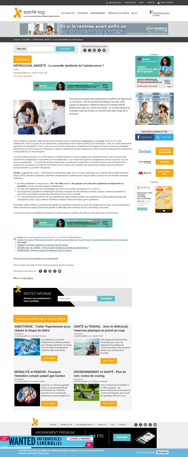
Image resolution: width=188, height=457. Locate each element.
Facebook (84, 50)
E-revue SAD (130, 3)
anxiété (101, 141)
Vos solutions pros (164, 172)
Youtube (59, 271)
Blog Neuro (28, 278)
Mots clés (21, 49)
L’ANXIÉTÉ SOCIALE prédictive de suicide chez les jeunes (42, 245)
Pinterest (94, 50)
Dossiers (82, 13)
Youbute (104, 50)
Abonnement (98, 13)
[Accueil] (18, 13)
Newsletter (66, 425)
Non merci (162, 452)
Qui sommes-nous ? (84, 425)
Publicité (102, 425)
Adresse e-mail (65, 294)
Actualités (68, 13)
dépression (88, 141)
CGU (112, 425)
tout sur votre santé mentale (164, 151)
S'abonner (106, 298)
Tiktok (99, 50)
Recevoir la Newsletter (154, 131)
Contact (122, 425)
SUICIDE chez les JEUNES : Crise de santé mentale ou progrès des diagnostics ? (53, 248)
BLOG (134, 13)
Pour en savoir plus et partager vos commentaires (35, 258)
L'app (141, 3)
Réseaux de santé (118, 13)
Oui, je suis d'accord (146, 452)
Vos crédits (164, 162)
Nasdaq (152, 11)
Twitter (89, 50)
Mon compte (167, 3)
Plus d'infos (43, 453)
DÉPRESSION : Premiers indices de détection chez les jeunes (44, 250)
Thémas (150, 3)
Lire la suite (49, 358)
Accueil (17, 40)
